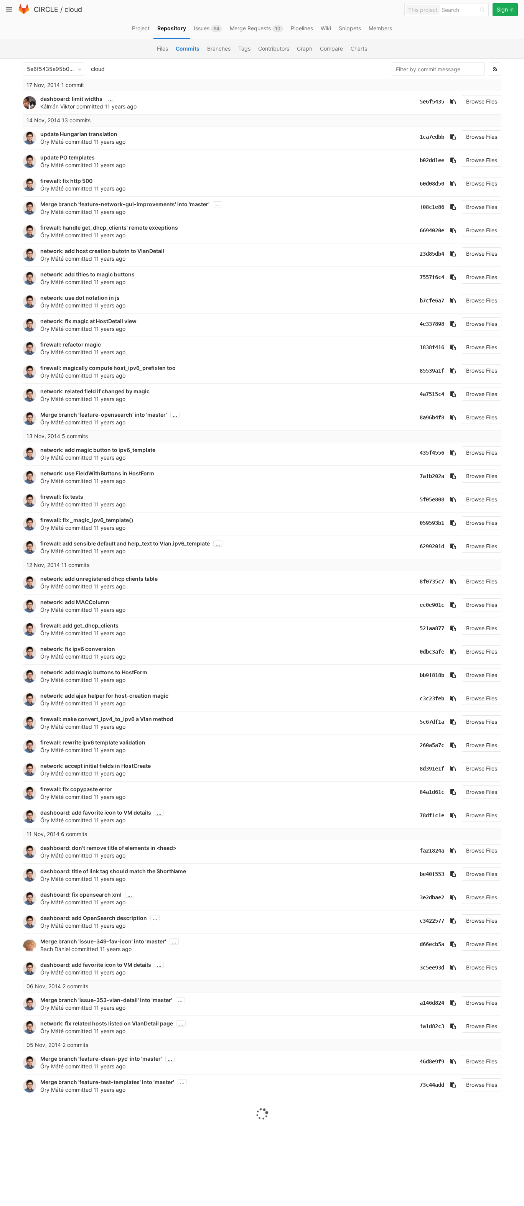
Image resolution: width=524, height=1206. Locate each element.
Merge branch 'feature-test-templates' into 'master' (107, 1082)
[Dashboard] (23, 12)
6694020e (432, 230)
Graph (304, 48)
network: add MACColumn (74, 602)
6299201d (432, 546)
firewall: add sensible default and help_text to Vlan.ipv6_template (125, 543)
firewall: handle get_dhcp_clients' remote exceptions (109, 227)
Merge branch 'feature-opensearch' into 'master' (103, 414)
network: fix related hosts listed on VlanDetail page (106, 1023)
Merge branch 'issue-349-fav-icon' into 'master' (103, 941)
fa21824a (432, 851)
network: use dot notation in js (80, 297)
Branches (219, 48)
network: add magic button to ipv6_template (97, 450)
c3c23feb (432, 698)
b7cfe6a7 (432, 300)
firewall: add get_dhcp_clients (79, 625)
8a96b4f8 (432, 417)
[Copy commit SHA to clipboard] (453, 101)
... (110, 99)
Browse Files (481, 101)
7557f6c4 (432, 277)
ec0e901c (432, 605)
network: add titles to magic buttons (87, 274)
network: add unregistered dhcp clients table (99, 578)
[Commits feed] (495, 69)
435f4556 (432, 453)
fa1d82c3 (432, 1026)
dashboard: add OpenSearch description (93, 918)
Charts (359, 48)
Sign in (505, 9)
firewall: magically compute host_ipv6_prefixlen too (108, 368)
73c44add (432, 1085)
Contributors (273, 48)
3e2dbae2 (432, 897)
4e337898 (432, 324)
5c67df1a (432, 722)
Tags (244, 48)
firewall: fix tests (61, 496)
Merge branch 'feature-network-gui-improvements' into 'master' (124, 204)
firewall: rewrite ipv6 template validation (92, 742)
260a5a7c (432, 745)
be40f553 (432, 874)
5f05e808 (432, 499)
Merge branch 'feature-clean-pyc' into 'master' (101, 1058)
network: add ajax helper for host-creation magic (104, 695)
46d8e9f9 (432, 1061)
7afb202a (432, 476)
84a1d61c (432, 792)
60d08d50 (432, 184)
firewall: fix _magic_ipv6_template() (86, 520)
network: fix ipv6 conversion (77, 649)
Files (162, 48)
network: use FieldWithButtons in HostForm (97, 473)
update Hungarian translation (78, 134)
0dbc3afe (432, 652)
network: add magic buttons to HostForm (93, 672)
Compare (331, 48)
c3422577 (432, 921)
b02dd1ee (432, 160)
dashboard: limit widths (71, 98)
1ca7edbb (432, 137)
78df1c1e (432, 815)
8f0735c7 (432, 581)
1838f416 (432, 347)
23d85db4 (432, 254)
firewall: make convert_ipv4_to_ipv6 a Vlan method (106, 719)
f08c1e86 (432, 207)
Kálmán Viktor (57, 106)
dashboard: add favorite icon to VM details (95, 812)
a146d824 (432, 1003)
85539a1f (432, 371)
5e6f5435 (432, 102)
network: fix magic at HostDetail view (88, 321)
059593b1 (432, 523)
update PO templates (67, 157)
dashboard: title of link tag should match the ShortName (113, 871)
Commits (187, 48)
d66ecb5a (432, 944)
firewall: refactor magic (70, 344)
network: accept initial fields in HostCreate (95, 765)
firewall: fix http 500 (66, 180)
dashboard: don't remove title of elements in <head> (108, 848)
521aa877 (432, 628)
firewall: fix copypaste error (76, 789)
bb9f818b (432, 675)
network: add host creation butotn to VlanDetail (102, 251)
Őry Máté (52, 141)
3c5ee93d (432, 967)
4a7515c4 (432, 394)
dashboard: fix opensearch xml (81, 894)
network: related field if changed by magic (95, 391)
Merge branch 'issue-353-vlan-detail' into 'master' (106, 1000)
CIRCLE (46, 9)
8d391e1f (432, 769)
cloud (73, 9)
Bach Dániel (55, 949)
